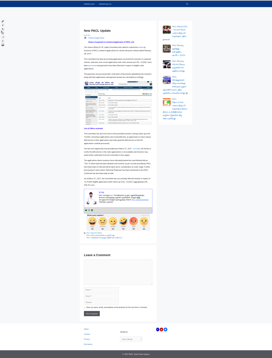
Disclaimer (88, 344)
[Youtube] (86, 210)
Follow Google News (96, 38)
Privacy (87, 339)
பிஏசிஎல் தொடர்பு (105, 4)
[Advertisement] (136, 12)
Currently (136, 149)
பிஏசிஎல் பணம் (89, 4)
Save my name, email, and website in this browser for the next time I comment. (116, 307)
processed (92, 66)
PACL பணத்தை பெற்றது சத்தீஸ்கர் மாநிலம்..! (104, 238)
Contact (87, 334)
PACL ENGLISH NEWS (94, 233)
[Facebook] (89, 210)
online (141, 47)
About (86, 329)
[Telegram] (92, 210)
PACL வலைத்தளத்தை (140, 200)
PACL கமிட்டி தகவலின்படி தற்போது (100, 235)
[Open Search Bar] (187, 4)
